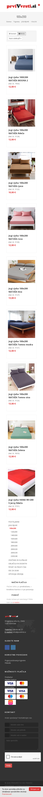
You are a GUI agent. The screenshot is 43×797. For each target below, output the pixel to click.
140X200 (14, 535)
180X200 (14, 542)
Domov (8, 22)
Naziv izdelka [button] (13, 38)
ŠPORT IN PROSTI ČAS (17, 567)
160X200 (14, 539)
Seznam (13, 34)
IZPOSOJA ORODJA (15, 574)
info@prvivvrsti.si (19, 632)
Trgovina (16, 22)
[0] (37, 5)
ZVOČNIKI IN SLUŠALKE (17, 560)
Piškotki (8, 663)
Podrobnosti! (7, 794)
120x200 (14, 532)
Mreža (22, 34)
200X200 (14, 546)
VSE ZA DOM (13, 570)
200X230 (14, 553)
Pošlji (8, 765)
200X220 (14, 549)
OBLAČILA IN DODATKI (17, 563)
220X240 (14, 556)
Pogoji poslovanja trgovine (15, 660)
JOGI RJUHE (25, 22)
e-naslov (16, 602)
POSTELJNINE (13, 522)
